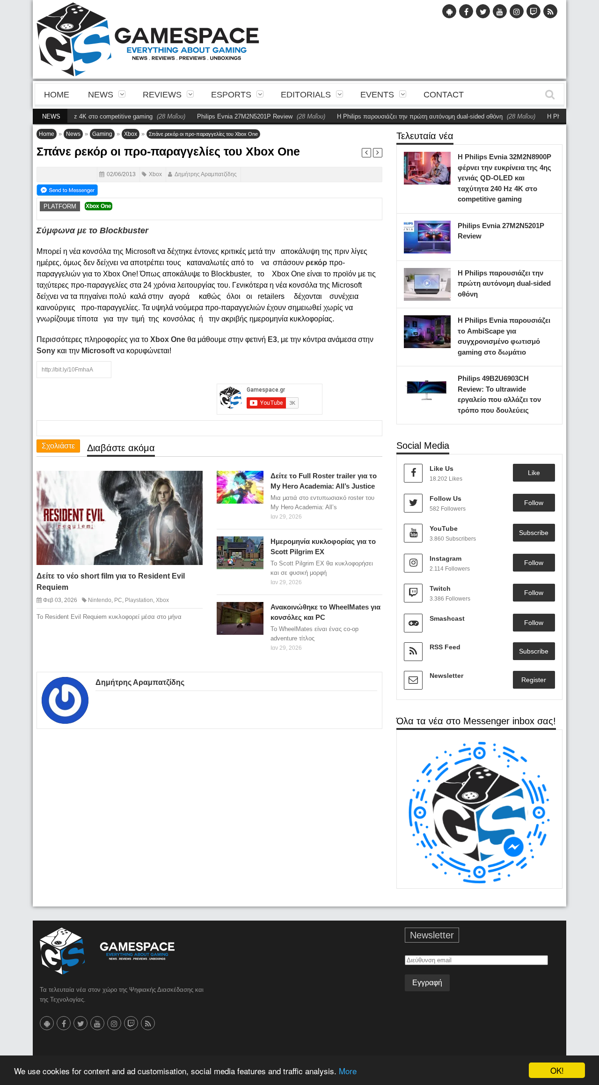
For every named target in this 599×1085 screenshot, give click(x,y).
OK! (557, 1070)
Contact (444, 94)
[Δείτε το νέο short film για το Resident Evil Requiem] (187, 485)
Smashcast (447, 618)
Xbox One (98, 206)
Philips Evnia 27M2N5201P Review (228, 116)
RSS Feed (445, 647)
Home (56, 94)
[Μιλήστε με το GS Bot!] (479, 812)
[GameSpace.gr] (107, 951)
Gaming (102, 134)
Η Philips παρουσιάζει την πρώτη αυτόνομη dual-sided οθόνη (403, 116)
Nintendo (99, 600)
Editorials (306, 94)
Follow (533, 502)
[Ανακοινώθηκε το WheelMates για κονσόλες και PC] (254, 611)
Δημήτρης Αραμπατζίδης (206, 174)
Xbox (130, 134)
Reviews (162, 94)
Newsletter (446, 675)
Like (534, 472)
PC (118, 600)
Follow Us (445, 498)
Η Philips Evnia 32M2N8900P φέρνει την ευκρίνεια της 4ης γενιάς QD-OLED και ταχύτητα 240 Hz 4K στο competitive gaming (504, 178)
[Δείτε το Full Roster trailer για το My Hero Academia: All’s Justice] (254, 480)
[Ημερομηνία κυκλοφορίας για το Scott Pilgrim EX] (254, 545)
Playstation (139, 600)
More (348, 1071)
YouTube (444, 528)
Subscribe (533, 532)
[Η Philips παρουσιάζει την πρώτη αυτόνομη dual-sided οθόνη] (441, 277)
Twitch (440, 588)
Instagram (445, 558)
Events (377, 94)
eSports (231, 94)
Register (533, 680)
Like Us (441, 468)
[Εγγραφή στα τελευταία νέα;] (67, 189)
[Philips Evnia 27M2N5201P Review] (441, 230)
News (100, 94)
